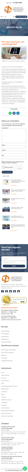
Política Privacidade (7, 416)
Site (3, 155)
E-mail (4, 150)
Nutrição (3, 355)
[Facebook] (6, 291)
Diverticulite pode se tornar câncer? (18, 199)
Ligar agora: (9, 2)
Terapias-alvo (5, 339)
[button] (5, 17)
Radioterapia (5, 336)
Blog (2, 394)
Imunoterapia (5, 333)
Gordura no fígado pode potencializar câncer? (17, 208)
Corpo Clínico (5, 380)
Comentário (5, 128)
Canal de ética (5, 408)
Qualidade (4, 402)
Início (2, 372)
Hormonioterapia (6, 342)
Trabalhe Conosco (6, 399)
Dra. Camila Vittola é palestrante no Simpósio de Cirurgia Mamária (18, 181)
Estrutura (3, 378)
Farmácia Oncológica (7, 352)
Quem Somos (5, 375)
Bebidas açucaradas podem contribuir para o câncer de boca (18, 226)
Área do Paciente (6, 413)
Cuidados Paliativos (7, 360)
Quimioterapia (5, 331)
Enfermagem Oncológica (8, 349)
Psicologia (4, 358)
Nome (3, 145)
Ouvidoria (4, 405)
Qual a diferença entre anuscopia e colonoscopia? (17, 217)
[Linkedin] (14, 291)
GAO (2, 383)
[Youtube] (10, 291)
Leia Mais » (14, 185)
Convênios (4, 391)
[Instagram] (2, 291)
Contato (3, 397)
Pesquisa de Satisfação (7, 410)
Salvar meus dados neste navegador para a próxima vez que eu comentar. (13, 162)
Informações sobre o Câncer (9, 386)
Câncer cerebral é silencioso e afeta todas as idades (18, 190)
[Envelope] (18, 291)
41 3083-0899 (17, 3)
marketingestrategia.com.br (15, 470)
